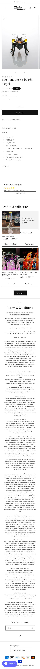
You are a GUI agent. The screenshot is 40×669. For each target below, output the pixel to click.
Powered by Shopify (28, 665)
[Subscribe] (32, 628)
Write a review (20, 193)
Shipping (4, 91)
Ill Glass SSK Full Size (8, 236)
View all (20, 293)
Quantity (4, 95)
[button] (4, 8)
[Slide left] (15, 73)
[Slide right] (24, 73)
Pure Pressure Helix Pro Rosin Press (28, 220)
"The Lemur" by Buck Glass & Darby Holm (28, 273)
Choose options (11, 244)
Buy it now (20, 113)
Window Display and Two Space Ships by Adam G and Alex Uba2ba (10, 274)
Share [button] (6, 166)
